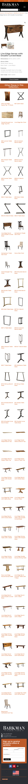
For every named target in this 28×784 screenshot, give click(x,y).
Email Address (7, 754)
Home (2, 13)
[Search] (19, 10)
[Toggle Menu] (24, 6)
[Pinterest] (14, 766)
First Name (6, 749)
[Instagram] (17, 766)
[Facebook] (10, 766)
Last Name (16, 749)
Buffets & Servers (19, 13)
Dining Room (9, 13)
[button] (25, 22)
